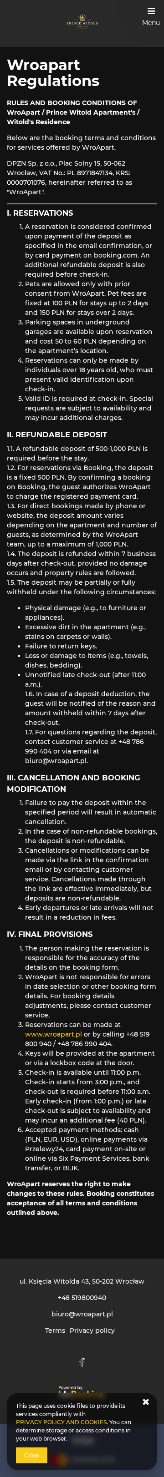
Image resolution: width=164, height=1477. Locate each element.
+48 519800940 (82, 1298)
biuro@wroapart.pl (82, 1314)
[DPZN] (82, 23)
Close (31, 1455)
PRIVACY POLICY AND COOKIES (61, 1422)
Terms (55, 1330)
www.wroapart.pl (53, 1034)
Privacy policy (92, 1330)
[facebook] (82, 1362)
